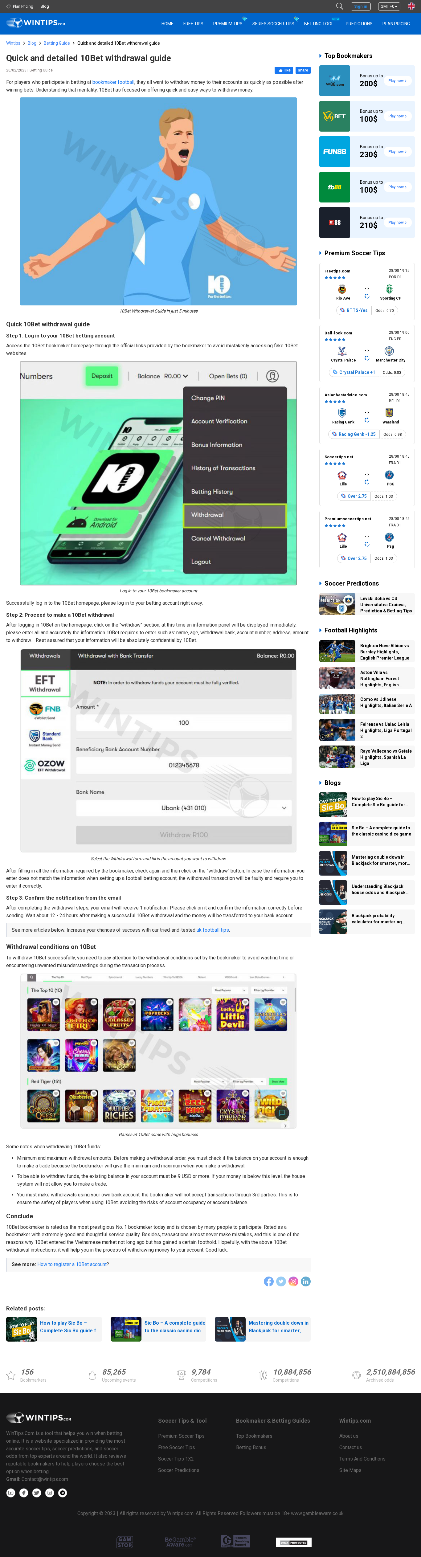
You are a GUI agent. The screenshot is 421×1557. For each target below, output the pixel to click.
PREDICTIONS (359, 23)
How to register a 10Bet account (72, 1264)
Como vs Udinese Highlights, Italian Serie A (386, 702)
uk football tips (213, 930)
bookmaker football (113, 82)
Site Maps (350, 1470)
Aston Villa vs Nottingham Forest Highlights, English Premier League (379, 679)
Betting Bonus (251, 1447)
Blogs (333, 783)
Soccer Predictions (352, 583)
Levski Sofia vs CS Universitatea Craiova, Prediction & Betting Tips (386, 604)
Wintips (13, 43)
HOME (167, 23)
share (303, 70)
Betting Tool (321, 21)
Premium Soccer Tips (355, 253)
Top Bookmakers (349, 55)
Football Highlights (351, 630)
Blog (32, 43)
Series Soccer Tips (273, 23)
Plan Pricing (396, 23)
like (287, 70)
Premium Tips (228, 23)
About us (348, 1436)
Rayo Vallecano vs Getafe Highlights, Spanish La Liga (386, 757)
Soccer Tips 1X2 (176, 1459)
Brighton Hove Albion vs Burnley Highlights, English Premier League (384, 651)
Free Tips (193, 23)
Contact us (350, 1447)
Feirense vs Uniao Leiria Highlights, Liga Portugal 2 (386, 730)
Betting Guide (57, 43)
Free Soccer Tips (176, 1447)
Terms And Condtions (362, 1459)
